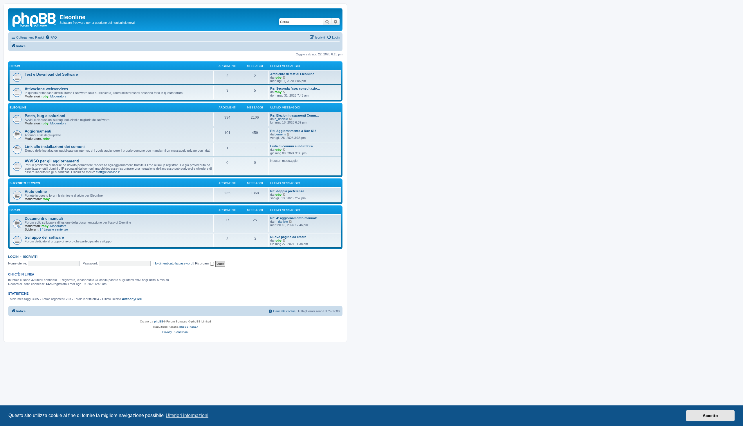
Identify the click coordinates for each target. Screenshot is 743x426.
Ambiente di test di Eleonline (292, 74)
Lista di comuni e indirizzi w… (293, 146)
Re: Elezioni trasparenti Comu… (294, 115)
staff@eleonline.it (108, 172)
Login (13, 256)
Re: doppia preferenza (287, 191)
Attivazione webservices (46, 89)
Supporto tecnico (25, 183)
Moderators (58, 96)
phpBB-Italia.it (188, 326)
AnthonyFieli (132, 299)
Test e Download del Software (51, 74)
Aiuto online (36, 191)
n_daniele (281, 119)
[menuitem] (51, 37)
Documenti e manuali (44, 218)
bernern (280, 134)
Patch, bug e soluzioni (45, 116)
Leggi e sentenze (56, 229)
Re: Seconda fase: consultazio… (295, 88)
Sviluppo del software (44, 237)
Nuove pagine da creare (288, 237)
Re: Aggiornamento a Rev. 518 (293, 131)
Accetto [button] (710, 415)
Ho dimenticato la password (173, 263)
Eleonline (18, 107)
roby (278, 77)
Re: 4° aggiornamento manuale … (296, 218)
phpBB (158, 321)
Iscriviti (30, 256)
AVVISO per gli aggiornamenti (52, 161)
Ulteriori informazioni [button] (187, 415)
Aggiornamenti (38, 131)
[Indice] (34, 19)
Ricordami (202, 263)
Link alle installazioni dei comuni (55, 146)
